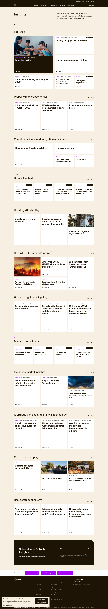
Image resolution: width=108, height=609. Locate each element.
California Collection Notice (66, 607)
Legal (39, 607)
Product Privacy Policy (55, 607)
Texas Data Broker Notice (76, 607)
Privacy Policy (84, 555)
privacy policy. (9, 605)
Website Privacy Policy (46, 607)
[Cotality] (17, 5)
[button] (81, 1)
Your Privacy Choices (89, 607)
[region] (26, 602)
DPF (83, 607)
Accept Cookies (41, 599)
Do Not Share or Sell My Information (41, 603)
